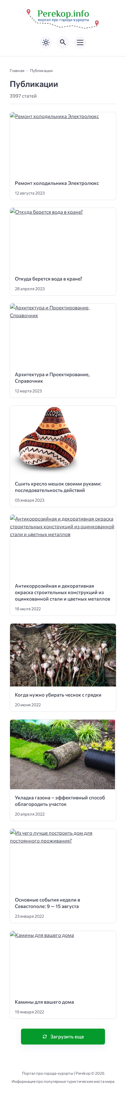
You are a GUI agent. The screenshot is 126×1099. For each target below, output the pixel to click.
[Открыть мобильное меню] (80, 42)
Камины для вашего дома (44, 1002)
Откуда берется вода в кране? (48, 278)
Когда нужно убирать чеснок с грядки (58, 695)
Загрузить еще (67, 1036)
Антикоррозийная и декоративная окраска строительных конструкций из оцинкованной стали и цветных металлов (62, 592)
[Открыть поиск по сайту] (63, 42)
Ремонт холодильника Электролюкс (57, 183)
